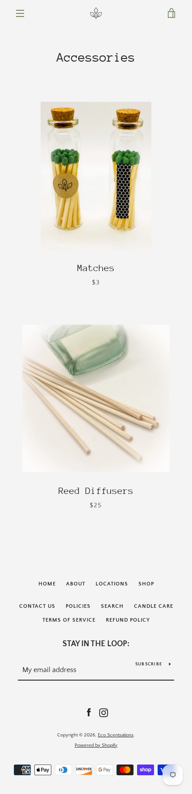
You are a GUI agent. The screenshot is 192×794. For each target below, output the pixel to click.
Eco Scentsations (116, 735)
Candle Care (153, 606)
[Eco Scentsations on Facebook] (88, 712)
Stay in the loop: (96, 643)
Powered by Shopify (96, 745)
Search (112, 606)
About (75, 584)
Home (47, 584)
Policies (78, 606)
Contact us (37, 606)
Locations (112, 584)
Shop (146, 584)
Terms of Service (69, 620)
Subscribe (148, 664)
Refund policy (128, 620)
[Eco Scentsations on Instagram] (103, 712)
